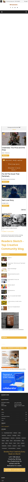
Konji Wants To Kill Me (5, 402)
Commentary (4, 448)
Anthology (14, 435)
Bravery (10, 443)
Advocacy (9, 435)
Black (11, 440)
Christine (9, 445)
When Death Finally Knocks (9, 228)
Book (3, 443)
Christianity (4, 445)
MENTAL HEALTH (11, 285)
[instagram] (12, 7)
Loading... (3, 344)
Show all (14, 129)
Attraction (12, 438)
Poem (14, 414)
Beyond (2, 404)
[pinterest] (15, 7)
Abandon (15, 432)
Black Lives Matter (17, 440)
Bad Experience (11, 290)
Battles (3, 440)
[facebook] (10, 7)
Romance (14, 418)
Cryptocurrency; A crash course (14, 301)
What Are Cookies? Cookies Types (19, 406)
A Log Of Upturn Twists (8, 432)
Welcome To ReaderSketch (14, 306)
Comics (23, 445)
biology (7, 440)
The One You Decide (18, 404)
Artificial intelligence (5, 438)
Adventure (4, 435)
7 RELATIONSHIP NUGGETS (13, 274)
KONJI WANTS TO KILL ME (13, 279)
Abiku (20, 432)
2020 (14, 480)
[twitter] (17, 7)
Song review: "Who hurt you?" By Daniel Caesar (16, 264)
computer (18, 448)
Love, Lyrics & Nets (17, 402)
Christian (22, 443)
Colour (19, 445)
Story (14, 420)
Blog (23, 440)
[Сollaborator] (12, 390)
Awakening (18, 438)
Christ (18, 443)
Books (6, 443)
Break (15, 443)
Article (14, 412)
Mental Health (3, 405)
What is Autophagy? (12, 268)
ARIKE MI (9, 257)
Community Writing (11, 448)
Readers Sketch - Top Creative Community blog (12, 245)
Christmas (14, 445)
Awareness (24, 438)
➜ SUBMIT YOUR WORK (7, 231)
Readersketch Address (14, 416)
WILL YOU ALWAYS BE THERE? (14, 295)
